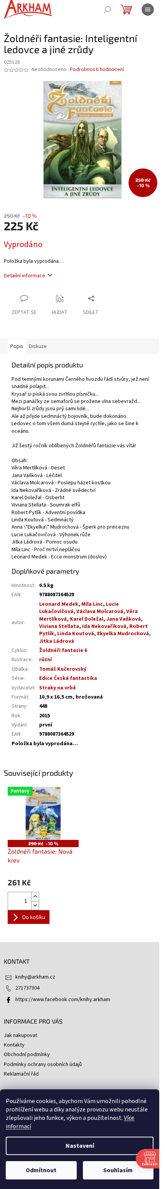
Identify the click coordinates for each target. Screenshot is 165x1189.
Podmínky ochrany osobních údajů (43, 1064)
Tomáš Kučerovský (62, 669)
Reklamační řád (21, 1074)
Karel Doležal (86, 619)
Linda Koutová (75, 633)
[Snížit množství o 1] (35, 905)
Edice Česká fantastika (68, 678)
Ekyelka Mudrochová (123, 633)
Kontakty (14, 1045)
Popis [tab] (16, 346)
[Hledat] (107, 9)
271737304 (27, 988)
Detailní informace (24, 276)
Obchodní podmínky (27, 1054)
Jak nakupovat (20, 1035)
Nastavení (80, 1146)
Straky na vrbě (57, 688)
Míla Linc (92, 604)
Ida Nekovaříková (104, 626)
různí (45, 659)
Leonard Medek (58, 604)
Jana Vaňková (123, 619)
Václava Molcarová (99, 611)
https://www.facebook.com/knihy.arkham (62, 999)
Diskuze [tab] (38, 346)
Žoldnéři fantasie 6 (63, 650)
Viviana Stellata (59, 626)
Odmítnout (41, 1170)
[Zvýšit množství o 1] (35, 896)
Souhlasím (118, 1170)
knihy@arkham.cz (35, 977)
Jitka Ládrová (56, 641)
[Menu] (147, 9)
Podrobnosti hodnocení (97, 69)
